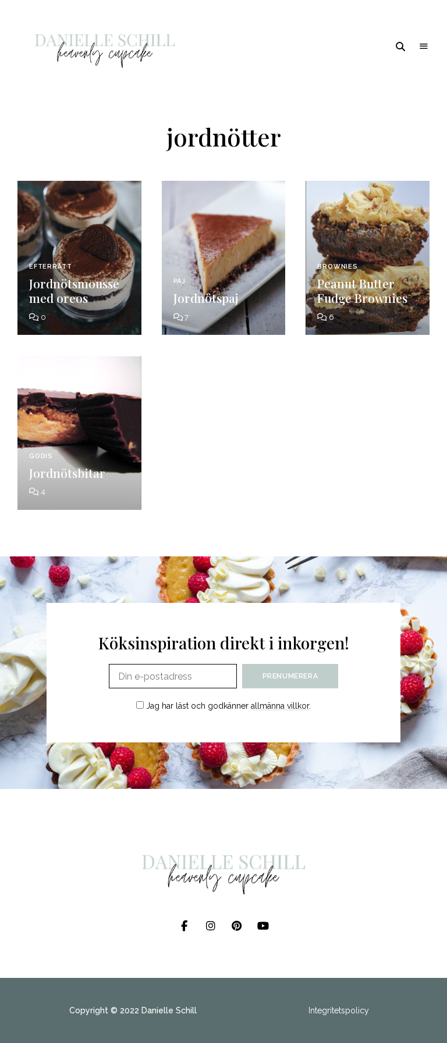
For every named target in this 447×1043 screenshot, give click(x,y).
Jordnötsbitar (67, 473)
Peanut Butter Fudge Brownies (362, 290)
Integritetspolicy (338, 1010)
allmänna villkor (280, 705)
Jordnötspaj (206, 298)
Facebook (184, 926)
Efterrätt (50, 266)
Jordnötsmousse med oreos (74, 290)
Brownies (337, 266)
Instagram (210, 926)
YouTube (263, 926)
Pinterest (237, 926)
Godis (41, 456)
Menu (423, 46)
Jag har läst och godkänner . (227, 705)
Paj (179, 281)
